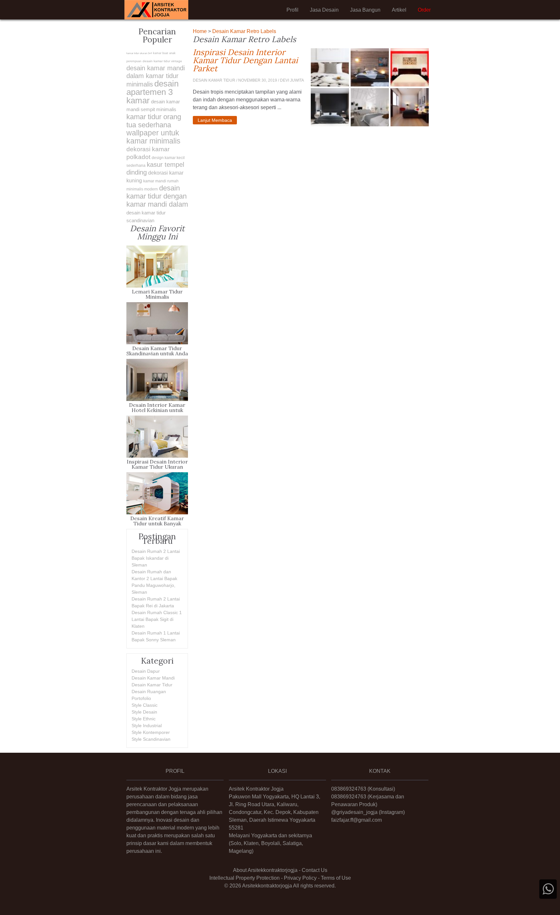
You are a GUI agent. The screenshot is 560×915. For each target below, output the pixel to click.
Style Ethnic (144, 718)
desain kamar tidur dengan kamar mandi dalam (157, 196)
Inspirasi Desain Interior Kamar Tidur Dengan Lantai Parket (249, 60)
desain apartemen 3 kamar (152, 92)
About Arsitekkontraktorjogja (265, 870)
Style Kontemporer (151, 732)
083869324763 (348, 789)
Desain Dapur (146, 671)
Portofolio (141, 698)
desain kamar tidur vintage (162, 61)
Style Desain (144, 712)
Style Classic (145, 705)
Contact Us (314, 870)
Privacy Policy (300, 878)
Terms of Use (336, 878)
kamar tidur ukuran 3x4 (139, 53)
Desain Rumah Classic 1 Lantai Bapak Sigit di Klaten (157, 619)
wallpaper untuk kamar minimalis (153, 137)
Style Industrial (147, 725)
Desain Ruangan (149, 691)
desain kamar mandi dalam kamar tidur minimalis (155, 76)
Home (200, 31)
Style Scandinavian (151, 739)
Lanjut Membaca (215, 120)
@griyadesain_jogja (354, 812)
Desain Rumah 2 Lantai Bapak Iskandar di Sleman (156, 558)
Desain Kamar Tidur (152, 684)
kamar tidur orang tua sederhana (153, 121)
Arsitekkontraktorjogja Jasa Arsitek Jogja (156, 9)
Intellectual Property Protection (244, 878)
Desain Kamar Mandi (153, 678)
